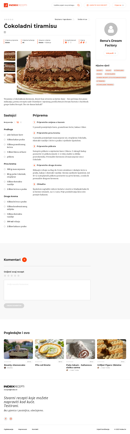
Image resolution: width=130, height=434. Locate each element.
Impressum (22, 429)
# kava (99, 74)
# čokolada (119, 70)
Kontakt (35, 429)
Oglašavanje (8, 429)
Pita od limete (42, 365)
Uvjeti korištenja (103, 429)
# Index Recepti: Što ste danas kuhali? (111, 77)
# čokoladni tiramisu (105, 84)
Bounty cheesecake (14, 365)
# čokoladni (110, 74)
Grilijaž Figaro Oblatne (109, 365)
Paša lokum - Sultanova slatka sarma (79, 366)
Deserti (100, 70)
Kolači (108, 70)
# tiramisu (101, 81)
